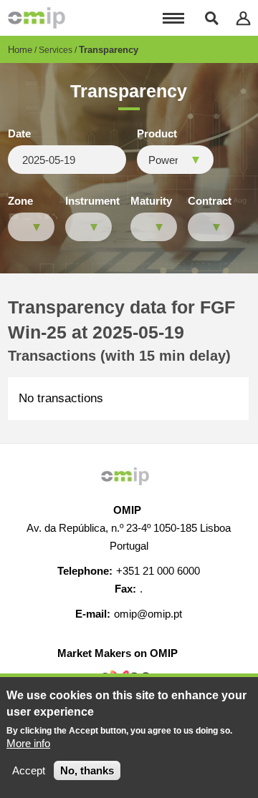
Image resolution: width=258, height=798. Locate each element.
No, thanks (87, 770)
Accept (28, 770)
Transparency (108, 49)
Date (19, 134)
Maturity (151, 201)
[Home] (36, 18)
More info (28, 743)
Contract (209, 201)
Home (20, 49)
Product (157, 134)
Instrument (92, 201)
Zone (20, 201)
